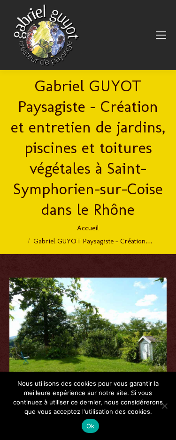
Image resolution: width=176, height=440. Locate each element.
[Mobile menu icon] (161, 35)
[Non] (164, 406)
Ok (90, 426)
